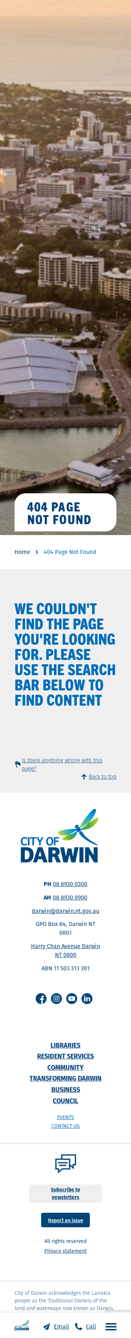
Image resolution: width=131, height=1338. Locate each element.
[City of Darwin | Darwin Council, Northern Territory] (22, 1325)
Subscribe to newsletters (65, 1193)
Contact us (65, 1126)
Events (65, 1117)
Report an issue (65, 1220)
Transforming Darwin (65, 1078)
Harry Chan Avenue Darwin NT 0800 (65, 950)
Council (65, 1100)
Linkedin (87, 998)
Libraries (65, 1045)
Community (65, 1067)
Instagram (56, 998)
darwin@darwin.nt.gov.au (65, 911)
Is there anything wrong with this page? (62, 764)
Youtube (71, 998)
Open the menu (109, 1326)
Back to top (102, 776)
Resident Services (65, 1056)
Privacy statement (65, 1251)
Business (65, 1089)
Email (61, 1326)
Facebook (41, 998)
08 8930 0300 (70, 884)
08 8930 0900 (70, 897)
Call (91, 1326)
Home (22, 552)
